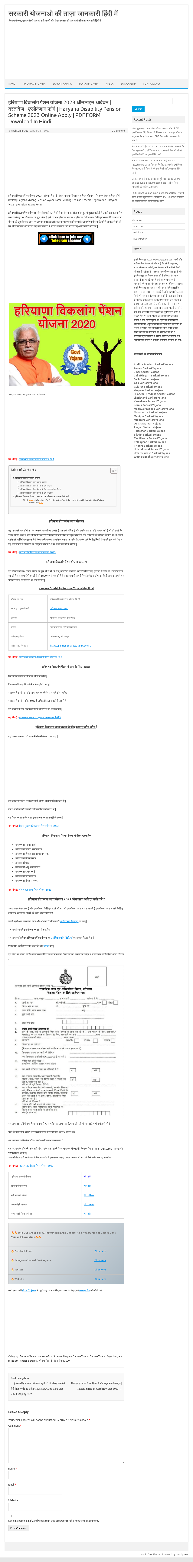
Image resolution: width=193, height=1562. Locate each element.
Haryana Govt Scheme (50, 1356)
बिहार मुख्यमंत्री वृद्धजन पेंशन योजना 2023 (39, 825)
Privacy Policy (139, 238)
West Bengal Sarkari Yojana (151, 456)
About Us (137, 220)
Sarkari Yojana (62, 83)
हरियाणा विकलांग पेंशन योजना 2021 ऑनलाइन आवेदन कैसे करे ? (43, 496)
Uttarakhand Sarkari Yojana (151, 449)
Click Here (89, 1195)
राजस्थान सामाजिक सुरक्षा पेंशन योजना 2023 (40, 717)
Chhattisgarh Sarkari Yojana (151, 375)
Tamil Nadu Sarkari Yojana (150, 438)
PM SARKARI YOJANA (34, 83)
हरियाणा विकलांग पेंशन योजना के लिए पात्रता (36, 485)
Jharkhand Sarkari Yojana (150, 397)
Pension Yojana (88, 83)
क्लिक (46, 945)
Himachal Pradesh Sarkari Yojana (154, 393)
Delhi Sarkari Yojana (146, 379)
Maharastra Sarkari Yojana (150, 412)
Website (13, 1500)
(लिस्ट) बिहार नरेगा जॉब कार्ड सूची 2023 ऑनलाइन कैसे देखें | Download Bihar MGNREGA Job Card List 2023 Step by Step (38, 1389)
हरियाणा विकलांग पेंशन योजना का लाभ (33, 482)
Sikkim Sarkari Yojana (147, 434)
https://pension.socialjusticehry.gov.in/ (70, 645)
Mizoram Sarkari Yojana (149, 419)
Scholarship (128, 83)
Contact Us (138, 226)
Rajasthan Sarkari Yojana (149, 430)
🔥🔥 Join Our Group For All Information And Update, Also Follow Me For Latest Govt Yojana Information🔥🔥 (66, 501)
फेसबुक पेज (84, 1290)
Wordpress (182, 1554)
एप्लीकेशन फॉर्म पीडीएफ (61, 937)
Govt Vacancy (151, 83)
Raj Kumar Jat (20, 130)
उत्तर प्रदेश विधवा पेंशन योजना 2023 (36, 1165)
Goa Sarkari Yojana (146, 382)
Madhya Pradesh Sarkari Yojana (154, 408)
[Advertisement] (96, 53)
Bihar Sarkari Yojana (146, 371)
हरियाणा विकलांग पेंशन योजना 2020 (54, 1360)
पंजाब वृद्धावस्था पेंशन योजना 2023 (35, 889)
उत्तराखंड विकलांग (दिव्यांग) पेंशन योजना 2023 (40, 657)
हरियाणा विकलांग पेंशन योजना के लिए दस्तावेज (36, 493)
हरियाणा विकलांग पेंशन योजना (27, 478)
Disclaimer (137, 232)
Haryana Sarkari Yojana (76, 1356)
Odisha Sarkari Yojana (148, 423)
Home (11, 83)
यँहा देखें (87, 1176)
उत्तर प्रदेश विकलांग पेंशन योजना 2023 (37, 552)
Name (12, 1468)
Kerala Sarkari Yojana (147, 405)
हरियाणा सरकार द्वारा (59, 608)
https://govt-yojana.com (160, 259)
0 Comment (118, 130)
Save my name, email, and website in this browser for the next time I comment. (53, 1520)
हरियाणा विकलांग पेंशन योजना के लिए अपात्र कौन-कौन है (40, 489)
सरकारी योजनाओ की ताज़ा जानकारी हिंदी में (63, 13)
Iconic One (146, 1554)
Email (12, 1484)
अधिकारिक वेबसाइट (69, 921)
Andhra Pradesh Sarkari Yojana (153, 364)
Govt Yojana (29, 1290)
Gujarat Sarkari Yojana (148, 386)
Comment (14, 1425)
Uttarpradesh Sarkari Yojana (152, 453)
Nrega (109, 83)
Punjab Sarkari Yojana (147, 427)
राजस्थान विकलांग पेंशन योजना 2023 (36, 459)
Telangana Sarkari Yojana (150, 442)
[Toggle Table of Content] (112, 470)
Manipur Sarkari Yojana (148, 416)
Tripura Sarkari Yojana (148, 445)
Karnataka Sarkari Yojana (150, 401)
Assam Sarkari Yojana (147, 368)
